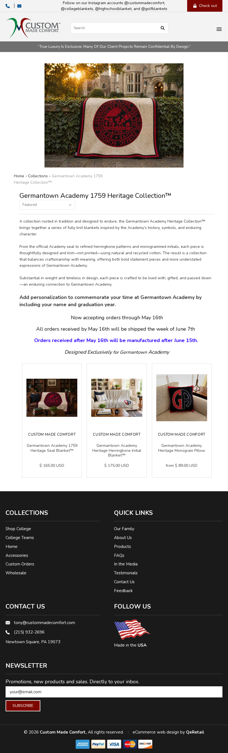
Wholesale (16, 573)
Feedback (123, 591)
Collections (38, 176)
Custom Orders (20, 564)
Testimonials (126, 573)
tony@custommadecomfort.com (44, 622)
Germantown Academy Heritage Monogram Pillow (181, 448)
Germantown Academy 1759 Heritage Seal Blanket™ (52, 448)
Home (19, 176)
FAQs (119, 555)
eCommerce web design (156, 732)
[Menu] (219, 29)
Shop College (18, 529)
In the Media (126, 564)
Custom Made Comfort (52, 434)
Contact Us (124, 582)
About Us (123, 537)
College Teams (20, 537)
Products (122, 546)
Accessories (17, 555)
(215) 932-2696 (29, 632)
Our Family (124, 529)
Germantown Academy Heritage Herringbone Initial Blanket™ (116, 450)
